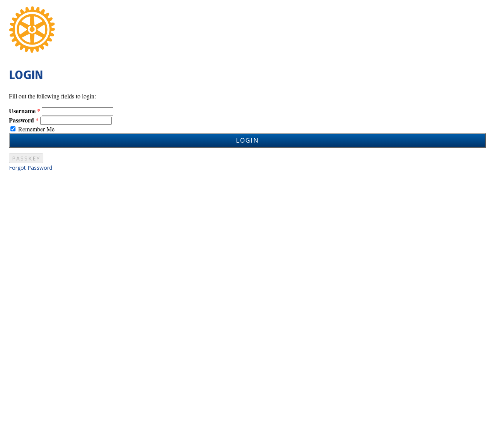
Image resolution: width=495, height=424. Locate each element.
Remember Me (36, 129)
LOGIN (247, 140)
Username (22, 110)
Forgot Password (30, 167)
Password (21, 119)
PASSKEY (26, 158)
